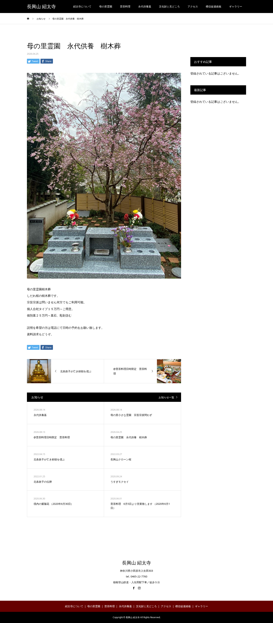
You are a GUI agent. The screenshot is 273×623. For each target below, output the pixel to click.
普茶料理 (125, 6)
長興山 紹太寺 (41, 6)
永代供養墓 (144, 6)
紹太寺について (82, 6)
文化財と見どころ (169, 6)
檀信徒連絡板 (213, 6)
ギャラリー (235, 6)
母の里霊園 (105, 6)
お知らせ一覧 (166, 397)
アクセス (193, 6)
